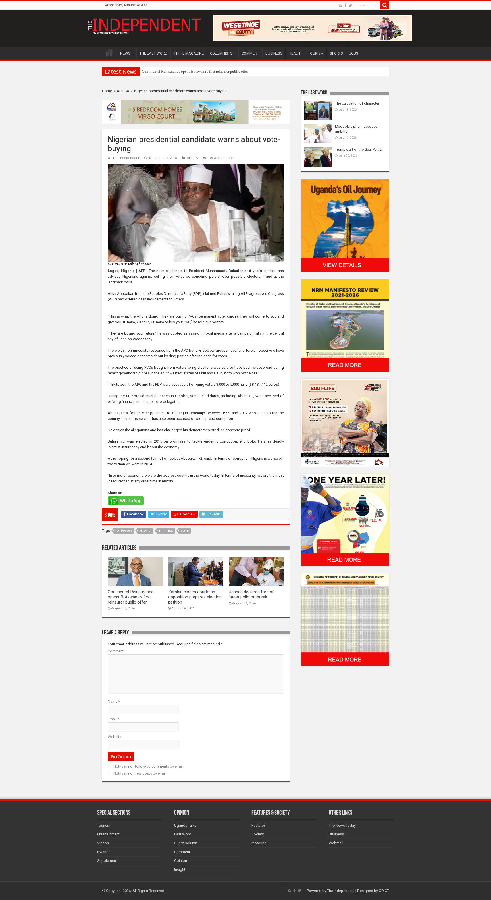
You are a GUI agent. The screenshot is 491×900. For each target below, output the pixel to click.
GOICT (384, 891)
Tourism (103, 825)
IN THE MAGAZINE (189, 53)
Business (336, 834)
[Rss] (340, 5)
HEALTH (295, 53)
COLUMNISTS (221, 53)
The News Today (342, 825)
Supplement (107, 860)
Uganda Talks (185, 825)
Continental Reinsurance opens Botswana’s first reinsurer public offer (130, 597)
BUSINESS (273, 53)
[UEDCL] (345, 520)
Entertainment (108, 834)
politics (166, 531)
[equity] (345, 422)
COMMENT (250, 53)
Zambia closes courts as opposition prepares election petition (195, 597)
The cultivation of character (357, 103)
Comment (116, 651)
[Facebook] (345, 5)
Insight (179, 869)
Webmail (336, 843)
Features (258, 825)
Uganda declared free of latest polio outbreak (251, 594)
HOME (109, 53)
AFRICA (123, 91)
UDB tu (147, 71)
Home (107, 91)
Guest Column (185, 843)
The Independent (126, 158)
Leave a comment (222, 158)
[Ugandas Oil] (345, 225)
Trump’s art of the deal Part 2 (358, 149)
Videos (103, 843)
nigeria (145, 531)
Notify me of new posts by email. (140, 773)
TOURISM (316, 53)
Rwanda (104, 852)
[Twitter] (350, 5)
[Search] (384, 5)
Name (114, 701)
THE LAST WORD (153, 53)
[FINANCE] (345, 619)
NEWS (125, 53)
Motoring (259, 843)
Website (114, 737)
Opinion (180, 860)
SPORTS (336, 53)
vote (185, 531)
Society (257, 834)
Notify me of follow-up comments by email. (148, 766)
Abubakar (124, 531)
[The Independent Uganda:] (144, 25)
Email (113, 719)
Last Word (182, 834)
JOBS (353, 53)
